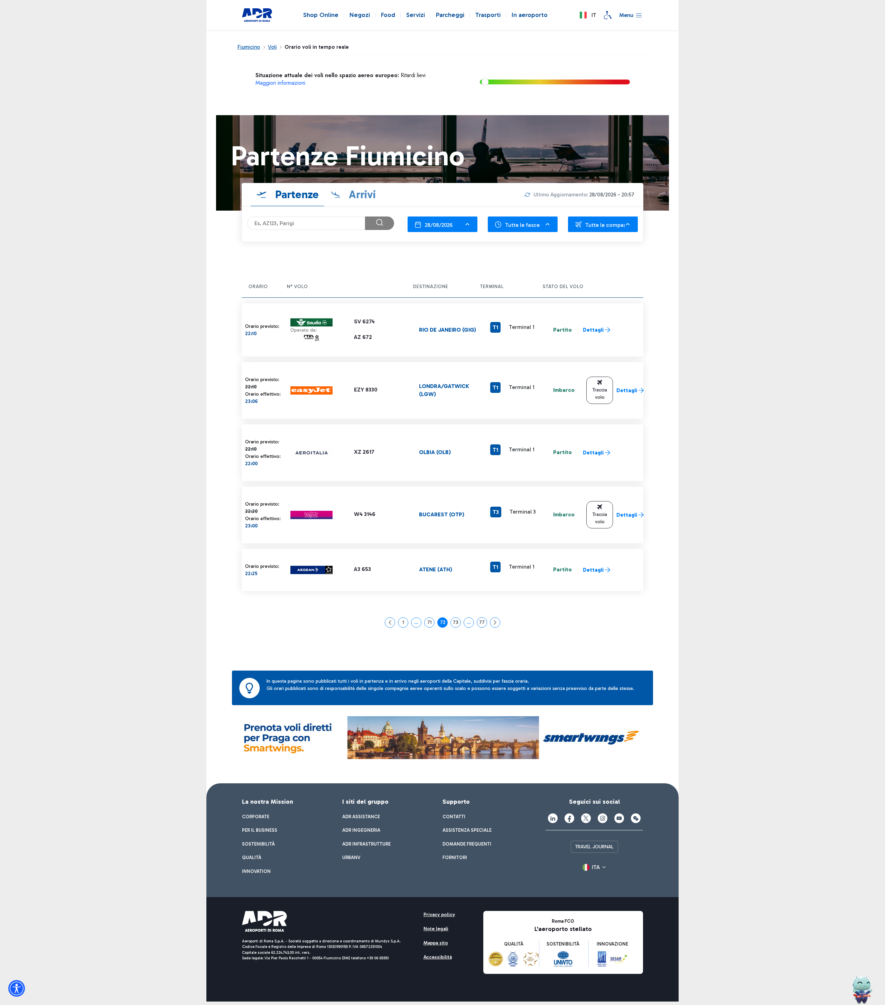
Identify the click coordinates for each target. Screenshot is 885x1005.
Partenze (295, 194)
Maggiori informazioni (280, 83)
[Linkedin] (553, 818)
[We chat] (636, 818)
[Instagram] (602, 818)
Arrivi (361, 194)
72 (444, 623)
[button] (587, 15)
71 (431, 623)
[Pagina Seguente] (495, 622)
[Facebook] (569, 818)
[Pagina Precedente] (390, 622)
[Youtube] (619, 818)
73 (457, 623)
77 (483, 623)
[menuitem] (255, 816)
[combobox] (442, 224)
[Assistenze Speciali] (608, 15)
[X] (586, 818)
